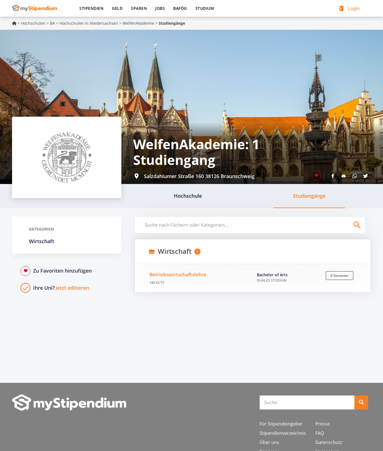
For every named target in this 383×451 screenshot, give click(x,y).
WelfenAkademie (138, 23)
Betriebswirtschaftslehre (177, 274)
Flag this (316, 175)
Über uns (269, 442)
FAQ (319, 433)
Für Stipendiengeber (281, 424)
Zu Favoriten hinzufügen (62, 270)
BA (52, 23)
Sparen (139, 8)
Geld (117, 8)
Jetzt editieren (61, 287)
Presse (322, 424)
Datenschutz (328, 442)
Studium (204, 8)
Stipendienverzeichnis (283, 433)
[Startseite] (36, 8)
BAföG (180, 8)
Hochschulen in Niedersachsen (88, 23)
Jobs (160, 8)
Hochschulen (33, 23)
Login (354, 8)
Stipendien (91, 8)
